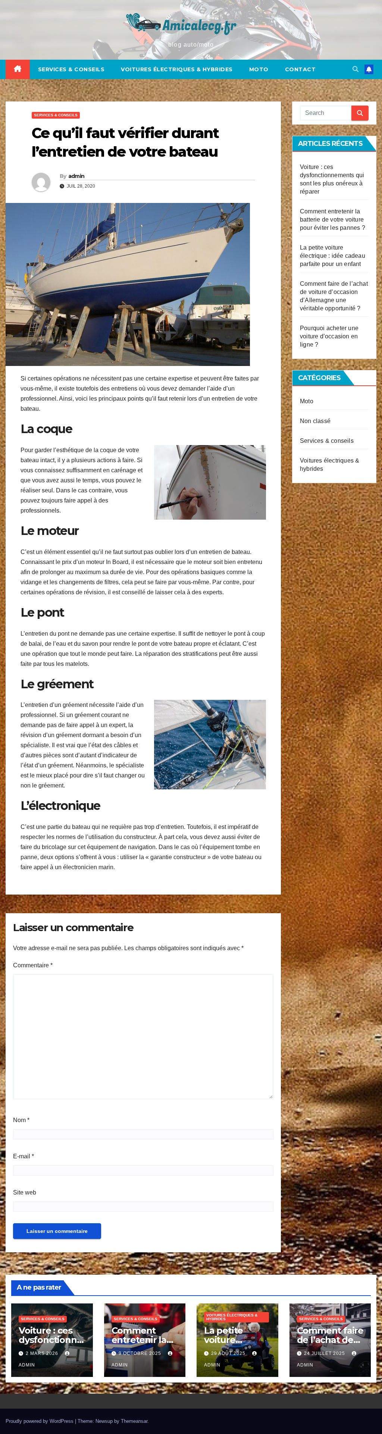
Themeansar (134, 1421)
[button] (355, 69)
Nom (21, 1120)
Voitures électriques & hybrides (177, 69)
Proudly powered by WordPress (40, 1421)
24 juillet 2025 (325, 1353)
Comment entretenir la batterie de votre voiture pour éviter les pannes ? (332, 219)
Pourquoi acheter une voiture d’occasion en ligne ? (329, 336)
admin (76, 176)
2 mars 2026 (43, 1353)
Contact (300, 69)
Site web (24, 1192)
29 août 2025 (229, 1353)
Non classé (315, 421)
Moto (259, 69)
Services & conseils (71, 69)
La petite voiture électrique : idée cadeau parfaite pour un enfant (332, 255)
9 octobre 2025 (141, 1353)
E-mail (23, 1156)
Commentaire (33, 965)
